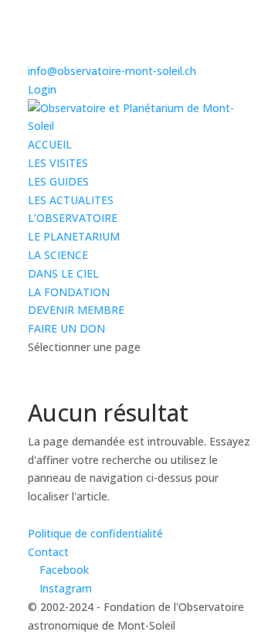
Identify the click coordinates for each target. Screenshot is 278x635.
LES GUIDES (58, 181)
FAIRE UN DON (66, 328)
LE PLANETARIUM (74, 236)
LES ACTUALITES (71, 200)
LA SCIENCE (58, 255)
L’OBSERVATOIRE (72, 217)
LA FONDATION (69, 292)
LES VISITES (58, 162)
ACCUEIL (50, 144)
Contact (48, 552)
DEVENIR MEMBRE (76, 309)
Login (42, 89)
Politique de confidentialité (95, 533)
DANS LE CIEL (63, 273)
